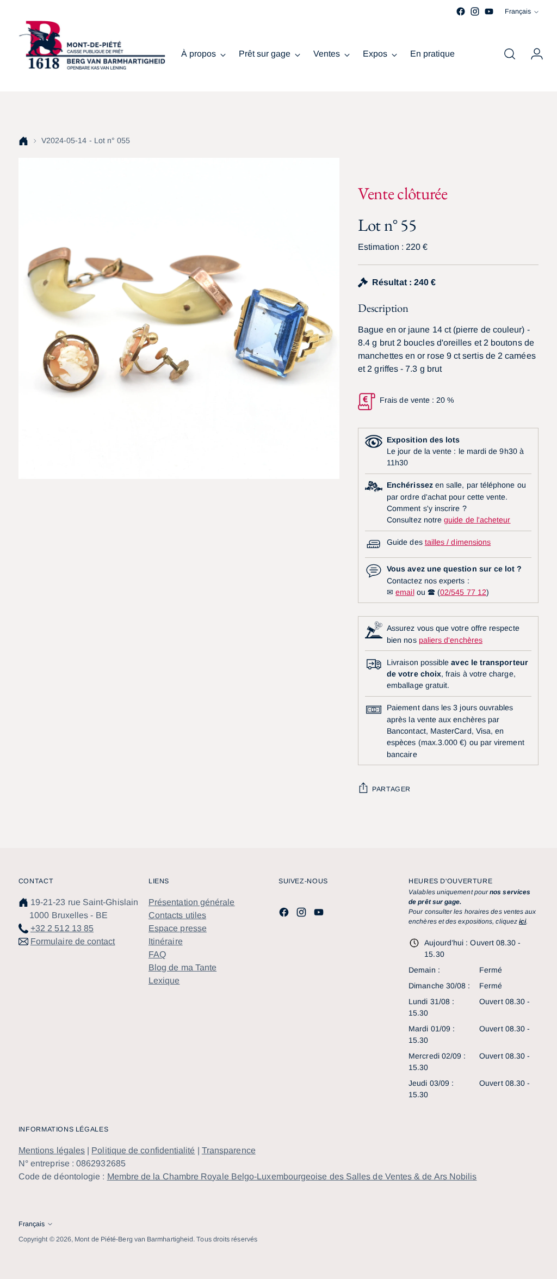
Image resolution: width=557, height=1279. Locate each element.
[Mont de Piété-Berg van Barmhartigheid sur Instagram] (475, 11)
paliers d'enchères (450, 640)
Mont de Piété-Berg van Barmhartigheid (134, 1239)
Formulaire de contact (72, 941)
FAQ (157, 954)
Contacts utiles (177, 915)
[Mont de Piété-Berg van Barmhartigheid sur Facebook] (461, 11)
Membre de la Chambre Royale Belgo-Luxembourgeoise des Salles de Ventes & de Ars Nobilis (292, 1176)
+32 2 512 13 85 (62, 928)
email (404, 592)
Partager (391, 789)
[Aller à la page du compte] (532, 54)
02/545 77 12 (463, 592)
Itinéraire (165, 941)
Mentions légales (51, 1150)
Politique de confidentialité (143, 1150)
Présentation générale (191, 902)
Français (518, 11)
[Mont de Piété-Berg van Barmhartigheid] (91, 45)
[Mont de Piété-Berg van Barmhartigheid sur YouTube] (489, 11)
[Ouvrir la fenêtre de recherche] (510, 54)
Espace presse (177, 928)
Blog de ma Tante (182, 967)
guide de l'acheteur (477, 519)
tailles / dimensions (458, 542)
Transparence (229, 1150)
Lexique (164, 980)
